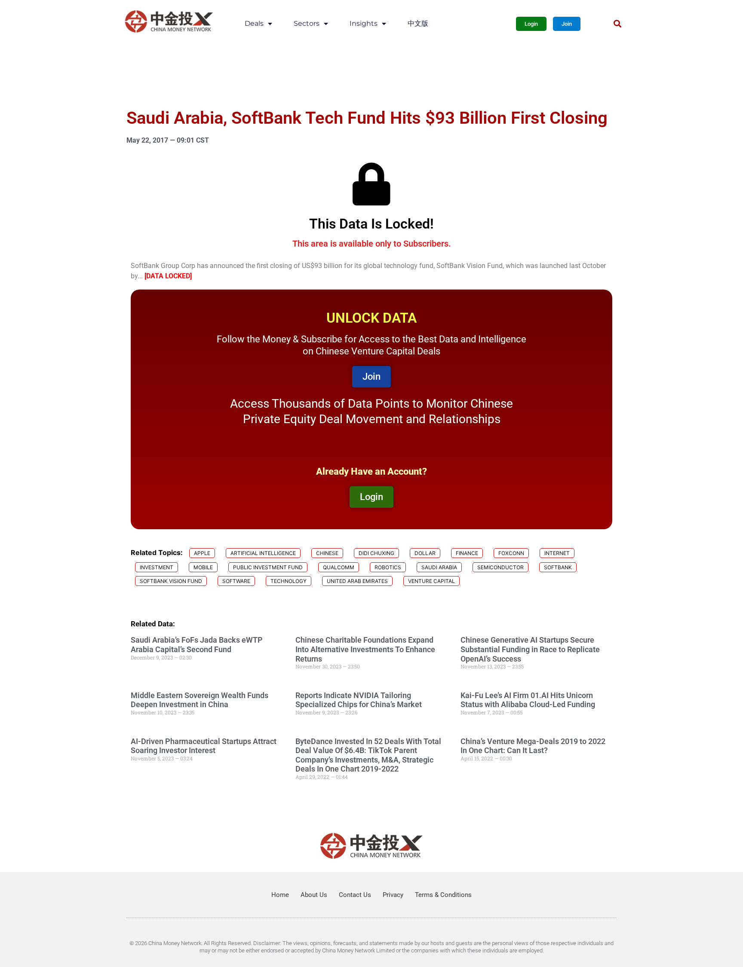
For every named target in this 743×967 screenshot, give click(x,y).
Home (280, 895)
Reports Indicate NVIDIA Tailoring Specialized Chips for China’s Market (358, 700)
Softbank (558, 567)
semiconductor (500, 567)
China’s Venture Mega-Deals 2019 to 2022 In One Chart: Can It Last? (533, 746)
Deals (254, 23)
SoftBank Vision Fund (171, 581)
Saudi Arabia (439, 567)
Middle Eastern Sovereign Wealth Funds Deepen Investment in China (199, 700)
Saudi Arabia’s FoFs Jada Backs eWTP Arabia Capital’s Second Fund (197, 644)
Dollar (425, 553)
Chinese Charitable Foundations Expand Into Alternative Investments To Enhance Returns (365, 649)
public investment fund (268, 567)
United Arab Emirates (357, 581)
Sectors (306, 23)
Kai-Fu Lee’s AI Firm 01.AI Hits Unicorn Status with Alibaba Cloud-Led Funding (528, 700)
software (236, 581)
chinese (327, 553)
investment (156, 567)
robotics (388, 567)
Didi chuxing (376, 553)
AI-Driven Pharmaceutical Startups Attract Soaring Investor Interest (203, 746)
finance (467, 553)
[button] (617, 24)
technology (288, 581)
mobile (203, 567)
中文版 (418, 23)
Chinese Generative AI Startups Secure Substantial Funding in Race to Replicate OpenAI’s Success (530, 649)
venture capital (431, 581)
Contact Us (355, 895)
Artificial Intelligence (263, 553)
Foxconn (511, 553)
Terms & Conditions (443, 895)
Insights (364, 23)
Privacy (393, 895)
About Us (314, 895)
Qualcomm (338, 567)
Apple (202, 553)
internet (557, 553)
